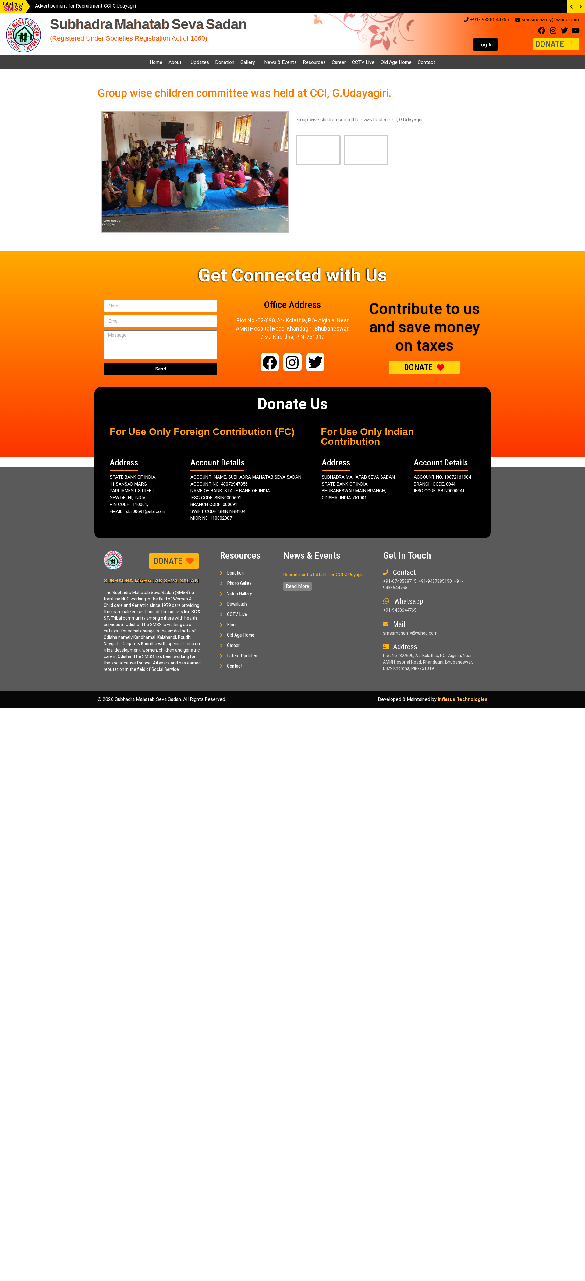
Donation (224, 62)
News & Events (280, 62)
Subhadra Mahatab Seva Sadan (148, 24)
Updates (200, 62)
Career (339, 62)
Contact (426, 62)
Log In (485, 44)
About (175, 62)
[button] (485, 44)
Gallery (247, 62)
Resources (314, 62)
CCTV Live (363, 62)
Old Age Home (396, 62)
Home (156, 62)
